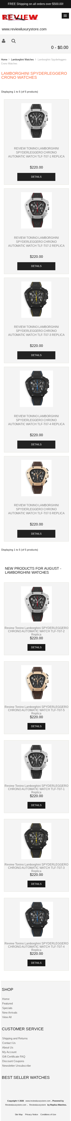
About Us (7, 1047)
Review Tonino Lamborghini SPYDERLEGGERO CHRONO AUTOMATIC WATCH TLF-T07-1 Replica (36, 152)
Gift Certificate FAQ (13, 1056)
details (36, 176)
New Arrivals (9, 1012)
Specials (7, 1008)
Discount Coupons (13, 1061)
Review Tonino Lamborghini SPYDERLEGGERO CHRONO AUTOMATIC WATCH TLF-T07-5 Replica (36, 509)
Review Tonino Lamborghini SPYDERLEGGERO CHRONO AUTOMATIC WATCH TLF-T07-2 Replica (36, 241)
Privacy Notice (31, 1114)
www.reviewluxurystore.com (37, 1101)
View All (6, 1017)
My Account (9, 1052)
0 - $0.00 (59, 47)
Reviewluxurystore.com (15, 1105)
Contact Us (9, 1042)
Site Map (19, 1114)
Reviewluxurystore (37, 1105)
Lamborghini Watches (22, 59)
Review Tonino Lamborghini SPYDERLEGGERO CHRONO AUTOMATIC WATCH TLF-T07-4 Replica (36, 420)
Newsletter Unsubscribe (16, 1065)
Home (4, 59)
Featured (7, 1003)
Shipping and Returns (15, 1038)
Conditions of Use (48, 1114)
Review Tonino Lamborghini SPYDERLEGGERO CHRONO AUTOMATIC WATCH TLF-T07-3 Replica (36, 330)
